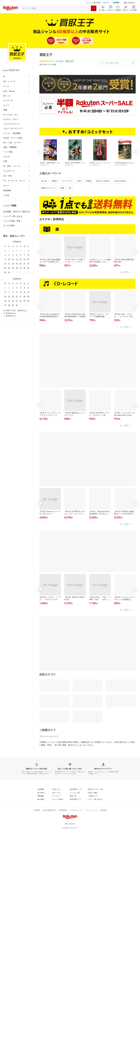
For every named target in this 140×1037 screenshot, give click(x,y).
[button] (130, 2)
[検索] (93, 8)
